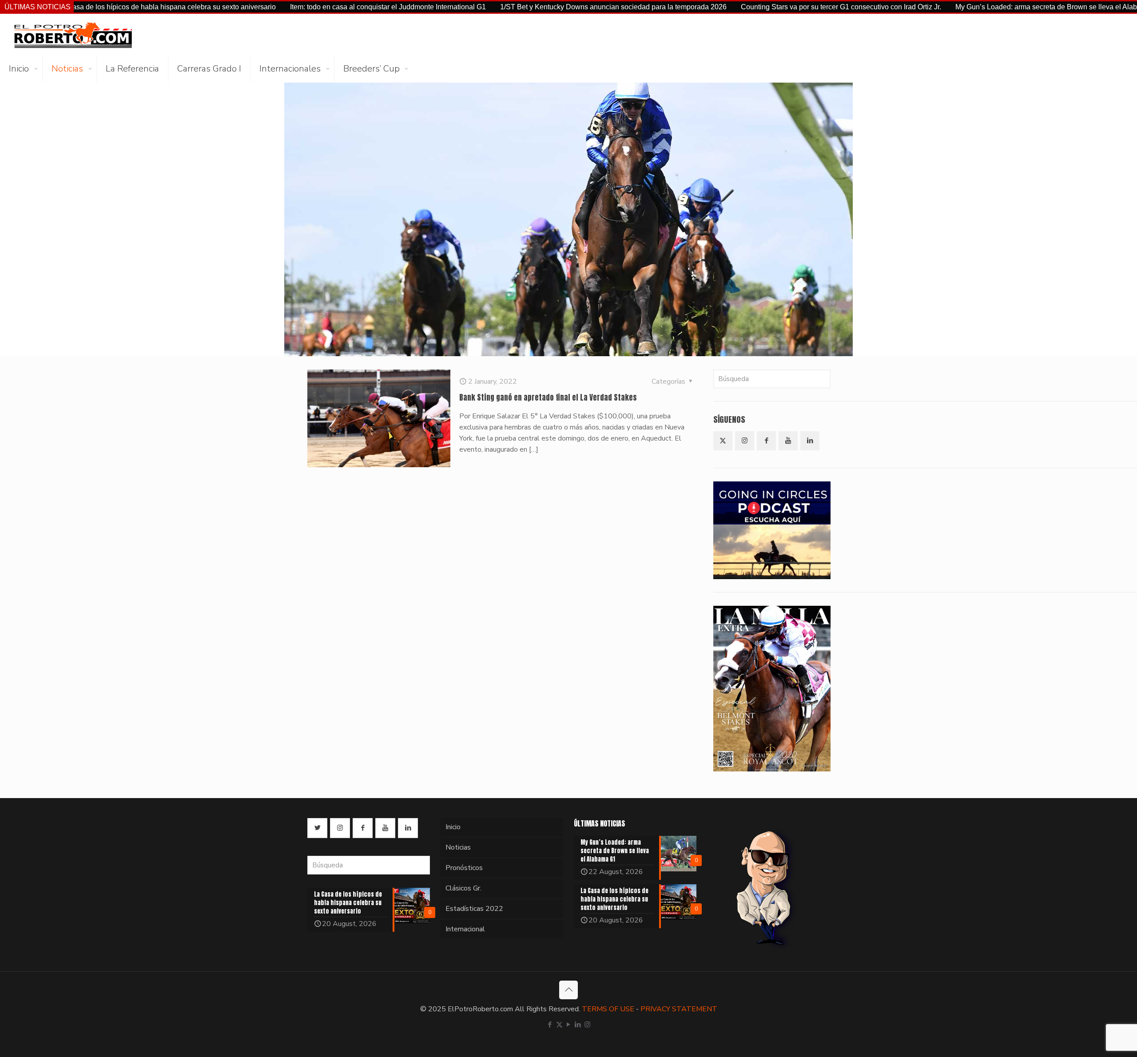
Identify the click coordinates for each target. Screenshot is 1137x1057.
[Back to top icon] (568, 990)
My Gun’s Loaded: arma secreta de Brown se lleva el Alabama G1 (1001, 7)
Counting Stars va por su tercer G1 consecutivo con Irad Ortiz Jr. (784, 7)
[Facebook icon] (550, 1024)
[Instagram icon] (587, 1024)
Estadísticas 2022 (474, 909)
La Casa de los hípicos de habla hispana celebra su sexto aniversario (109, 7)
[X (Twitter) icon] (559, 1024)
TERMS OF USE (608, 1009)
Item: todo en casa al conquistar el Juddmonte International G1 (331, 7)
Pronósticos (464, 868)
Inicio (453, 827)
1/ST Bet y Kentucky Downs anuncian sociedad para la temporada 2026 (556, 7)
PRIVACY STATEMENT (678, 1009)
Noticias (458, 847)
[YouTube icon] (568, 1024)
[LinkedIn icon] (578, 1024)
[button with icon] (722, 440)
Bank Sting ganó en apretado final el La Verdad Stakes (548, 397)
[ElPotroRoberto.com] (72, 35)
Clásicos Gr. (463, 888)
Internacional (465, 929)
